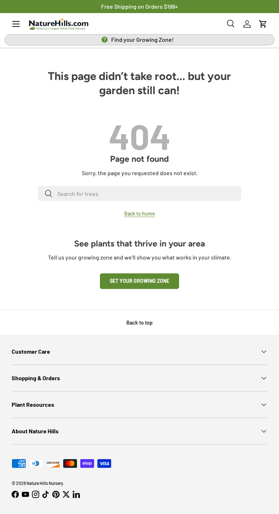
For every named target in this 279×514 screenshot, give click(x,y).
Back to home (139, 213)
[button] (263, 24)
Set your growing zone (139, 281)
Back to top (139, 323)
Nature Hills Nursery (45, 483)
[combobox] (139, 193)
